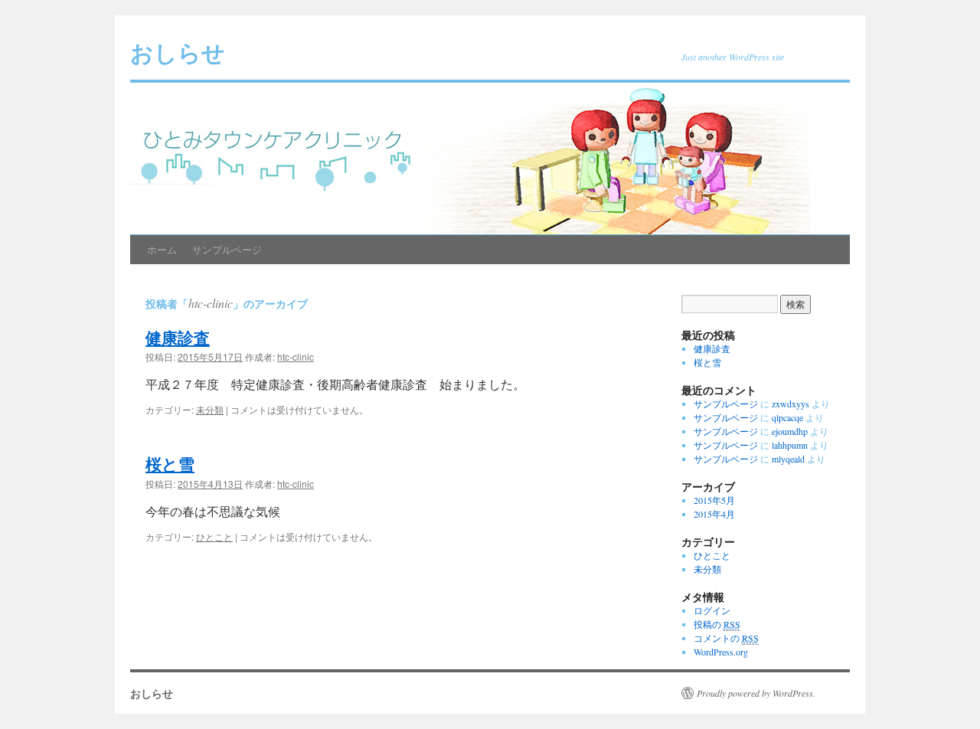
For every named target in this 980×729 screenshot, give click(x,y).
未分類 (210, 409)
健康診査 (177, 336)
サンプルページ (227, 249)
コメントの (726, 638)
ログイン (712, 610)
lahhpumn (790, 445)
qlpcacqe (787, 417)
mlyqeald (788, 459)
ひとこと (214, 536)
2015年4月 (714, 514)
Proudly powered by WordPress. (756, 693)
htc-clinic (210, 303)
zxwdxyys (790, 403)
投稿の (717, 624)
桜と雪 (169, 463)
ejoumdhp (790, 431)
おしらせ (177, 51)
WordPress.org (721, 652)
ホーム (162, 249)
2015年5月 (714, 500)
